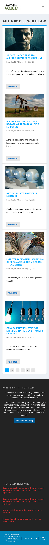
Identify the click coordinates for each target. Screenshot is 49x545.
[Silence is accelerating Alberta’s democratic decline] (24, 39)
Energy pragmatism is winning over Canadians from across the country (25, 262)
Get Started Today (24, 420)
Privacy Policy (43, 538)
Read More (13, 86)
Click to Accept (30, 538)
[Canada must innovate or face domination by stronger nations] (24, 312)
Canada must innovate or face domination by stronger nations (24, 331)
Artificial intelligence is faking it (21, 194)
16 (28, 370)
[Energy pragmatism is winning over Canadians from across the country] (24, 243)
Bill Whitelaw (19, 62)
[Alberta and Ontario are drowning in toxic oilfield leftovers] (24, 105)
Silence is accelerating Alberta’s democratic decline (24, 56)
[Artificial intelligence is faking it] (24, 177)
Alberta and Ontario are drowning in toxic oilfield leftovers (23, 124)
